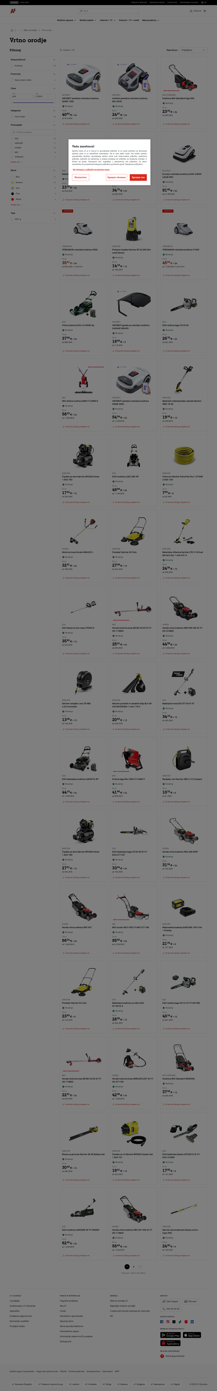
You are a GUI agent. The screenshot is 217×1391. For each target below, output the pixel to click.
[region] (109, 162)
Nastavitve (81, 177)
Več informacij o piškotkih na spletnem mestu (91, 170)
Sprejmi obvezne (116, 177)
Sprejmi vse (138, 177)
